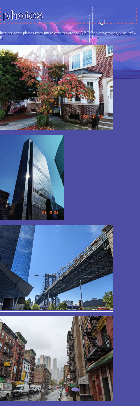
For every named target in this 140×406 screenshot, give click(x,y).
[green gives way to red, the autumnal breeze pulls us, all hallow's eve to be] (56, 128)
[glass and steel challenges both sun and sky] (32, 218)
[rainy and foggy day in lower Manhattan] (56, 399)
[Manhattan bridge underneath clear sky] (56, 309)
